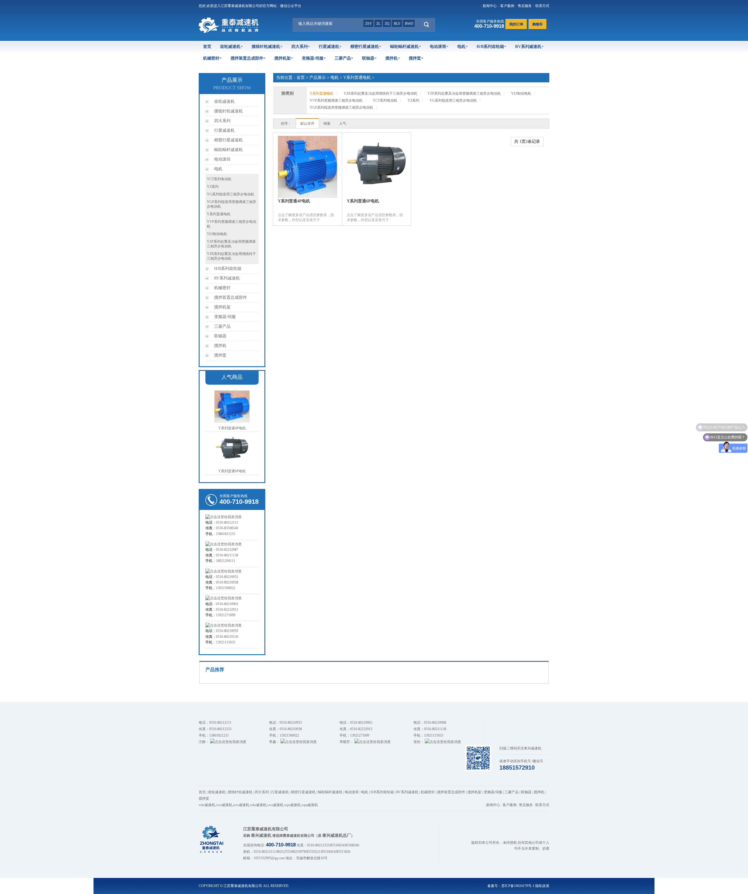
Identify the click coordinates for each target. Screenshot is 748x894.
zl (378, 24)
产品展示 (317, 77)
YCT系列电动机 (219, 179)
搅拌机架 (282, 58)
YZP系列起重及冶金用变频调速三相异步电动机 (464, 93)
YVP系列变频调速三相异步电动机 (336, 100)
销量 (326, 123)
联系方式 (542, 6)
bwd (409, 24)
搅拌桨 (415, 58)
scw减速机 (241, 805)
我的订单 (516, 24)
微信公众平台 (290, 6)
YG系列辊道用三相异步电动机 (230, 194)
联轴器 (368, 58)
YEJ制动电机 (217, 234)
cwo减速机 (224, 805)
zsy (368, 24)
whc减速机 (207, 805)
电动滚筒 (438, 46)
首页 (207, 46)
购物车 (537, 24)
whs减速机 (258, 805)
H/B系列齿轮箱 (490, 46)
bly (397, 24)
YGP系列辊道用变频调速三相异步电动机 (341, 107)
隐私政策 (542, 886)
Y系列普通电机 (219, 214)
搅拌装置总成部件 (247, 58)
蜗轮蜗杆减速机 (404, 46)
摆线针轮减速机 (266, 46)
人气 (342, 123)
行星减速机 (329, 46)
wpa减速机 (310, 805)
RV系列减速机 (528, 46)
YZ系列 (213, 187)
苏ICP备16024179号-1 (517, 886)
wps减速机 (292, 805)
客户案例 (507, 6)
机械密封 (211, 58)
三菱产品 (343, 58)
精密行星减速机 (364, 46)
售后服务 (525, 6)
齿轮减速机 (230, 46)
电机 (461, 46)
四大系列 (299, 46)
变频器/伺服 (312, 58)
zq (387, 24)
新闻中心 (490, 6)
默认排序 (307, 123)
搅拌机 (391, 58)
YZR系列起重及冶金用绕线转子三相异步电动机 (380, 93)
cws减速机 (275, 805)
